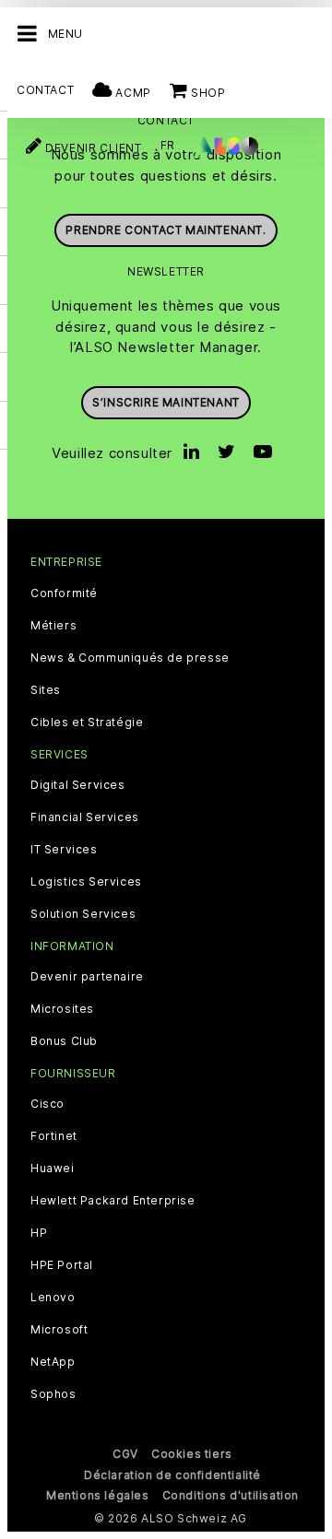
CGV (125, 1454)
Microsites (62, 1009)
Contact (45, 90)
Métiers (53, 625)
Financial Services (84, 817)
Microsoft (59, 1329)
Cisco (47, 1104)
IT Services (64, 849)
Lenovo (53, 1297)
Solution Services (83, 914)
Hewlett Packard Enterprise (113, 1200)
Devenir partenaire (87, 976)
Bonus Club (64, 1041)
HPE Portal (61, 1265)
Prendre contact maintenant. (165, 230)
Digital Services (77, 785)
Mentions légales (97, 1495)
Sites (45, 690)
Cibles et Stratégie (86, 722)
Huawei (52, 1168)
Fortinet (53, 1136)
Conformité (64, 593)
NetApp (53, 1362)
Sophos (53, 1394)
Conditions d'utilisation (230, 1495)
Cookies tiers (191, 1454)
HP (38, 1233)
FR (167, 145)
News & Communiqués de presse (130, 658)
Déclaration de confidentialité (172, 1475)
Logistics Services (86, 881)
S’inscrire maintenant (166, 402)
